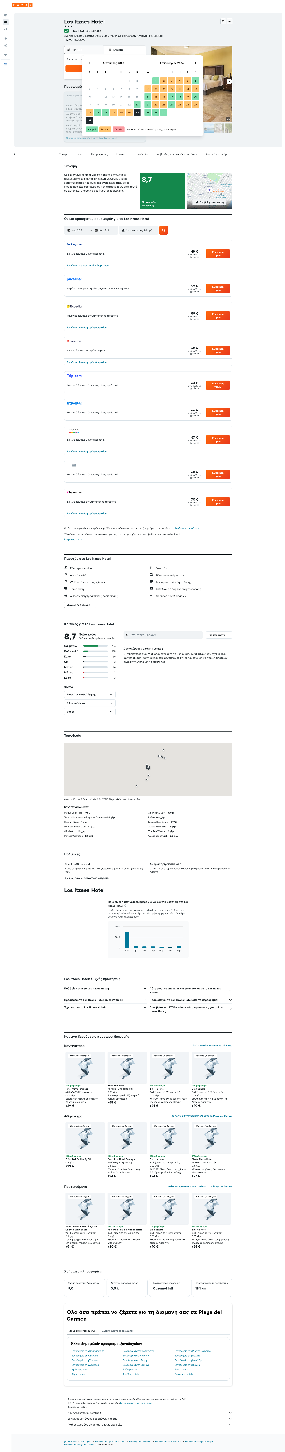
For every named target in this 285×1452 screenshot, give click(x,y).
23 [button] (137, 104)
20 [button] (113, 104)
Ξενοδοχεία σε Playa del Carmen (79, 1444)
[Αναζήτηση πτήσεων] (5, 15)
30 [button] (137, 112)
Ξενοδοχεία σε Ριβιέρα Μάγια (199, 1441)
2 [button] (137, 80)
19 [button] (105, 104)
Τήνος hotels (181, 1369)
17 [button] (89, 104)
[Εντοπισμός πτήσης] (5, 45)
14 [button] (121, 96)
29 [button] (129, 112)
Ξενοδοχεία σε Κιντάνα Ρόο (168, 1441)
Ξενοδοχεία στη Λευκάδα (85, 1364)
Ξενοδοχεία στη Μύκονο (136, 1364)
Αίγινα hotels (78, 1374)
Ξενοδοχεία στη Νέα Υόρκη (189, 1360)
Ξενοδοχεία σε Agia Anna (85, 1355)
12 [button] (105, 96)
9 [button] (137, 88)
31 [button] (89, 120)
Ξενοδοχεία (85, 1441)
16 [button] (137, 96)
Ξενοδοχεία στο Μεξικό (140, 1441)
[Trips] (5, 55)
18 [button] (97, 104)
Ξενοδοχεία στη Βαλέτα (188, 1355)
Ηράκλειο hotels (80, 1369)
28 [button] (121, 112)
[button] (5, 5)
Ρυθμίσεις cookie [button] (73, 539)
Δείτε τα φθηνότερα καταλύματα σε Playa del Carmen (202, 1115)
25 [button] (97, 112)
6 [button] (113, 88)
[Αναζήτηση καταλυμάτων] (5, 22)
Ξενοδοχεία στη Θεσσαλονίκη (88, 1351)
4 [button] (97, 88)
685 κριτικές (93, 30)
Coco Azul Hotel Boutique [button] (121, 1159)
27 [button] (113, 112)
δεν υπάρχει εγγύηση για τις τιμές (136, 1403)
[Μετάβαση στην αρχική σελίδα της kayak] (22, 5)
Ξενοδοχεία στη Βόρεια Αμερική (110, 1441)
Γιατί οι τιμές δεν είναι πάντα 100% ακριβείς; (94, 1424)
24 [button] (89, 112)
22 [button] (129, 104)
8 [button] (129, 88)
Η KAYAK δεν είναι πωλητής (84, 1412)
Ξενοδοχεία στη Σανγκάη (85, 1360)
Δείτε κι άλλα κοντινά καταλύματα (212, 1045)
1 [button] (129, 80)
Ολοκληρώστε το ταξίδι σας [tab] (118, 1330)
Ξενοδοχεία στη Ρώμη (135, 1360)
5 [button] (105, 88)
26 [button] (105, 112)
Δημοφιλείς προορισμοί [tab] (82, 1330)
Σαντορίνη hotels (184, 1374)
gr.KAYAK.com (70, 1441)
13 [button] (113, 96)
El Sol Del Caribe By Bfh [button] (78, 1159)
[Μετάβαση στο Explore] (5, 38)
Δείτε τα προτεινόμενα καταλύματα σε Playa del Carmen (200, 1186)
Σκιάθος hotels (131, 1374)
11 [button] (97, 96)
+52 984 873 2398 (74, 39)
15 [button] (129, 96)
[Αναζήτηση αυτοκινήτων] (5, 29)
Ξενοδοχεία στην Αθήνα (136, 1355)
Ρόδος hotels (130, 1369)
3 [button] (89, 88)
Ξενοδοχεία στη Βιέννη (187, 1364)
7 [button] (121, 88)
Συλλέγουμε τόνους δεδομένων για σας (92, 1418)
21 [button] (121, 104)
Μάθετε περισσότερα (187, 528)
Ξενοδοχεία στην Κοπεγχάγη (138, 1351)
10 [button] (89, 96)
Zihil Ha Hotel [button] (157, 1088)
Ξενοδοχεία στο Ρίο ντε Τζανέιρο (193, 1351)
